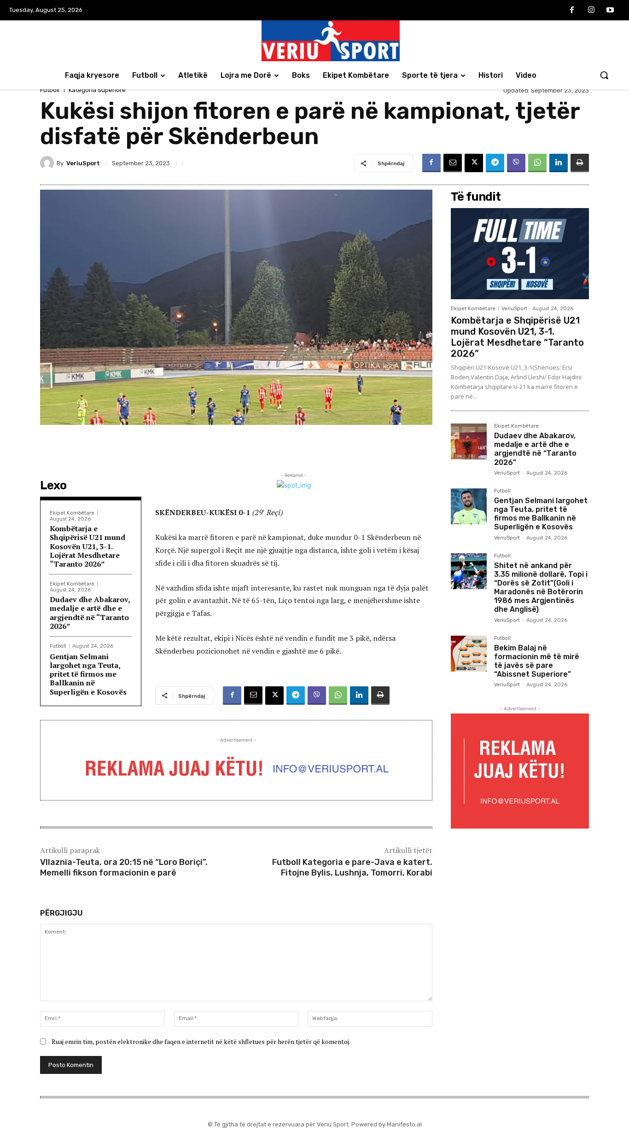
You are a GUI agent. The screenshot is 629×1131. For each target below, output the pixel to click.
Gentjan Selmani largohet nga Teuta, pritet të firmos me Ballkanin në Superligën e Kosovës (88, 674)
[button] (604, 75)
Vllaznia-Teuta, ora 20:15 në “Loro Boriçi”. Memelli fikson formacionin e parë (124, 867)
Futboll (49, 90)
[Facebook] (572, 10)
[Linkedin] (558, 163)
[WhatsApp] (537, 163)
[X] (474, 163)
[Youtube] (610, 10)
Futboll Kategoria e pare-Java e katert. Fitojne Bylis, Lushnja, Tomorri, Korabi (352, 867)
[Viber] (516, 163)
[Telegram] (495, 163)
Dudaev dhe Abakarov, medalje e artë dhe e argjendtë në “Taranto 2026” (90, 612)
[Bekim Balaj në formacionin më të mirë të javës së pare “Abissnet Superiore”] (469, 654)
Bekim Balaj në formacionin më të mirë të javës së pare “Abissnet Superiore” (536, 661)
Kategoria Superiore (97, 90)
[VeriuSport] (48, 163)
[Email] (452, 163)
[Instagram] (591, 10)
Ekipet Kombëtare (72, 513)
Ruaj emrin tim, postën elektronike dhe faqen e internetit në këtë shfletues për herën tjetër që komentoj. (201, 1041)
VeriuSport (83, 163)
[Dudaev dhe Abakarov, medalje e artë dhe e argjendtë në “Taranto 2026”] (469, 441)
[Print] (580, 163)
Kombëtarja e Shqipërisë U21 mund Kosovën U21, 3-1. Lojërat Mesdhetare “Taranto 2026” (87, 546)
